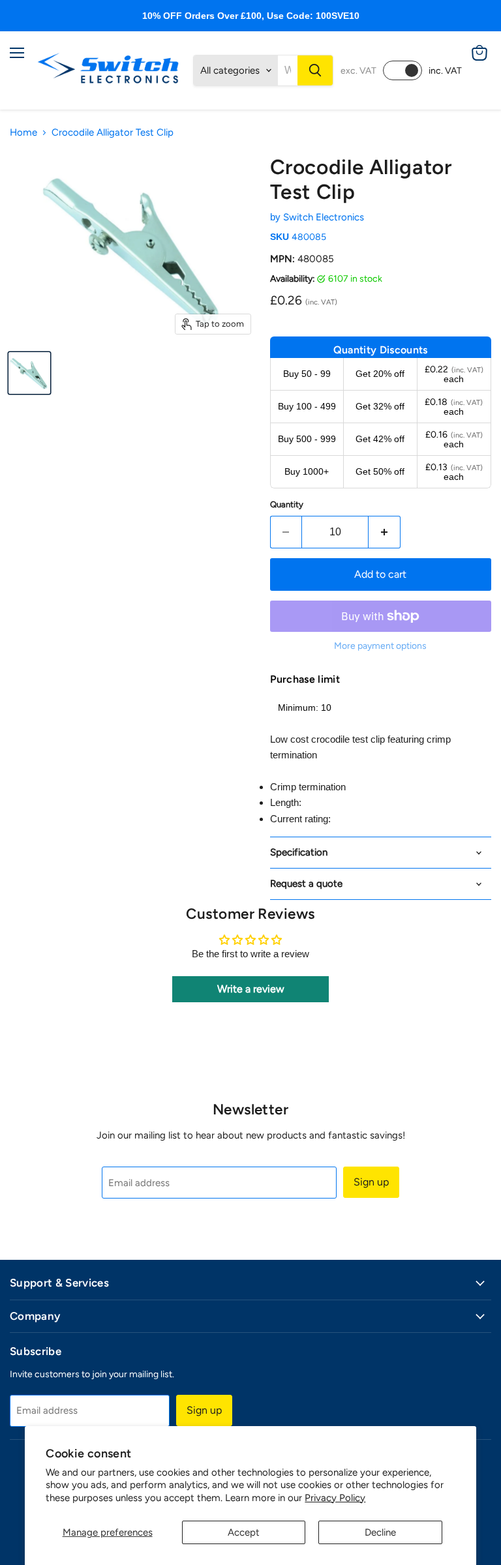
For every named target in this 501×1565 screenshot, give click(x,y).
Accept (244, 1532)
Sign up (371, 1182)
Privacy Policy (335, 1498)
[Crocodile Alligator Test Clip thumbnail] (29, 373)
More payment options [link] (380, 646)
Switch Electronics (323, 217)
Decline (380, 1532)
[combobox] (287, 70)
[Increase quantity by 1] (385, 532)
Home (23, 132)
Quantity (286, 504)
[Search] (315, 70)
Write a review (250, 989)
